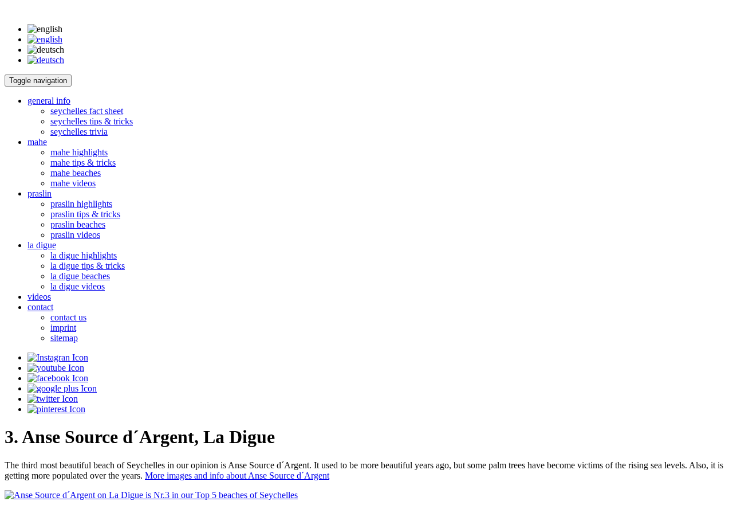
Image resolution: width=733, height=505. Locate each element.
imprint (63, 327)
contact (40, 307)
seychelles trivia (79, 131)
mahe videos (73, 183)
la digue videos (77, 286)
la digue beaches (80, 276)
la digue (41, 245)
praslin (39, 193)
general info (48, 100)
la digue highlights (83, 255)
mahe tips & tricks (83, 162)
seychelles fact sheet (86, 111)
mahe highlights (79, 152)
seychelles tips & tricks (91, 121)
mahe (37, 142)
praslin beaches (77, 224)
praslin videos (75, 235)
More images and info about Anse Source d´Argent (237, 475)
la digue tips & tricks (87, 266)
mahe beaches (75, 173)
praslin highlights (81, 204)
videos (39, 297)
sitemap (64, 338)
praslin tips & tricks (85, 214)
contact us (68, 317)
